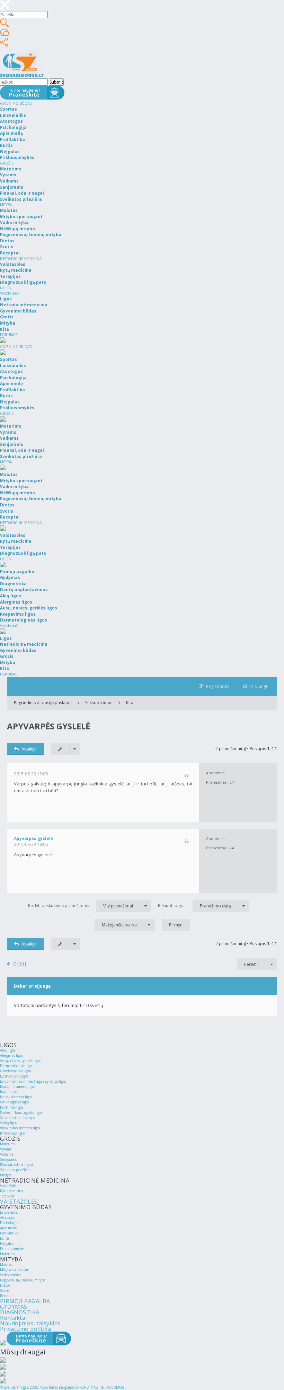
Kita (129, 703)
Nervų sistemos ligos (16, 1096)
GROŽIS (7, 163)
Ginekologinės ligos (15, 1071)
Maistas (6, 1264)
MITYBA (6, 204)
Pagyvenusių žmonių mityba (22, 1280)
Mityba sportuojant (15, 1269)
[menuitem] (256, 686)
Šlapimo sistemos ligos (17, 1117)
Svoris (4, 1290)
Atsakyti (29, 749)
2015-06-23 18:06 (31, 774)
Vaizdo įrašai (10, 293)
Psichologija (9, 1222)
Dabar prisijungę (32, 986)
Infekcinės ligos (12, 1133)
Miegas (5, 1175)
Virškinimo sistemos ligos (20, 1128)
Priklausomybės (12, 1248)
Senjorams (8, 1159)
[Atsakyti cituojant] (186, 776)
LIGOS (5, 288)
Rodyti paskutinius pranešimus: (80, 906)
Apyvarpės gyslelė (48, 726)
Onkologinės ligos (14, 1102)
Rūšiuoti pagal (194, 906)
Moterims (7, 1143)
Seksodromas (98, 703)
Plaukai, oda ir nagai (16, 1164)
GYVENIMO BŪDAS (16, 103)
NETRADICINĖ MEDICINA (21, 258)
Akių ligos (7, 1050)
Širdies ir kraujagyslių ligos (21, 1112)
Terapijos (7, 1196)
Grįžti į (19, 964)
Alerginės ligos (11, 1055)
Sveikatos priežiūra (15, 1169)
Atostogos (7, 1217)
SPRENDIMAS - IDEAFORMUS (99, 1387)
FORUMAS (8, 334)
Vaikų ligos (8, 1122)
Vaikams (6, 1154)
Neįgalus (7, 1243)
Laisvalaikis (9, 1212)
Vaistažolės (8, 1185)
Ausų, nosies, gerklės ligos (20, 1060)
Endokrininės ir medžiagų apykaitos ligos (33, 1081)
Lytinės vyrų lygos (14, 1076)
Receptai (7, 1295)
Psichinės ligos (11, 1107)
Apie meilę (8, 1227)
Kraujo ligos (9, 1091)
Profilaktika (9, 1233)
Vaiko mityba (10, 1274)
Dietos (5, 1285)
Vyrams (5, 1149)
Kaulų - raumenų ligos (17, 1086)
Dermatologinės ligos (16, 1065)
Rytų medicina (11, 1190)
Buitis (4, 1238)
